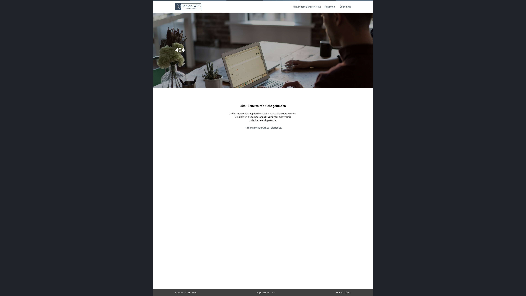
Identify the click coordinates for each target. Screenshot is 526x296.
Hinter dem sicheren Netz (307, 6)
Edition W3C (190, 292)
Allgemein (330, 6)
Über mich (345, 6)
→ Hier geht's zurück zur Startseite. (263, 127)
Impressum (262, 292)
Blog (273, 292)
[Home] (188, 6)
